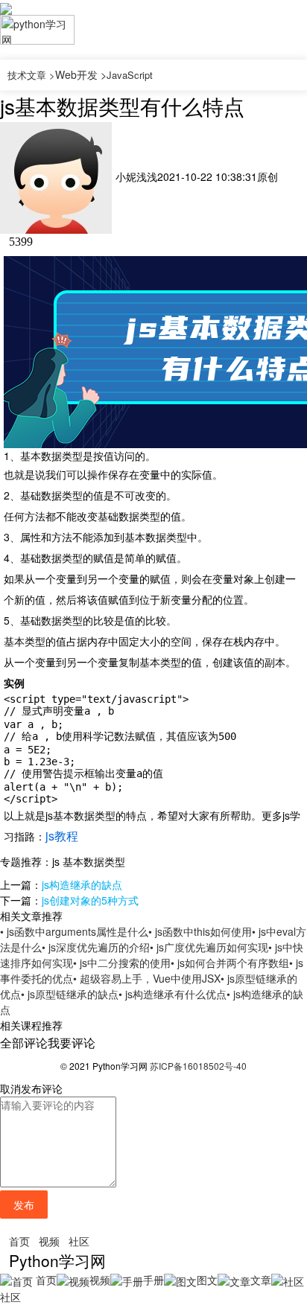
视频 (49, 1241)
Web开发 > (81, 74)
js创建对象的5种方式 (90, 900)
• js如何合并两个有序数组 (230, 962)
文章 (260, 1279)
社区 (79, 1241)
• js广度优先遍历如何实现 (209, 946)
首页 (19, 1241)
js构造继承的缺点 (82, 884)
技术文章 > (31, 75)
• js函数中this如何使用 (200, 931)
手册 (153, 1279)
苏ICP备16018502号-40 (198, 1065)
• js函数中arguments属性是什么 (74, 931)
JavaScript (130, 75)
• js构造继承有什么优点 (172, 993)
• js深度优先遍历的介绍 (96, 946)
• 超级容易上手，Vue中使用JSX (147, 978)
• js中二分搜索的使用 (122, 962)
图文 (207, 1279)
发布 (23, 1204)
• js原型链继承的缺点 (69, 993)
